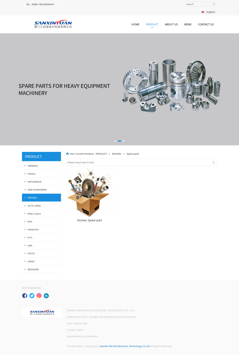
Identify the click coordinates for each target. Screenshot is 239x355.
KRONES (32, 197)
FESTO (31, 253)
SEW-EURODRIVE (37, 189)
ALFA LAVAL (34, 205)
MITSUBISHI (34, 181)
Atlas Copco (34, 213)
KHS (30, 221)
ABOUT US (171, 24)
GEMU (31, 261)
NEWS (188, 24)
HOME (135, 24)
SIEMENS (33, 165)
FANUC (32, 173)
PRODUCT (152, 24)
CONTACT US (206, 24)
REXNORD (33, 269)
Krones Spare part (89, 220)
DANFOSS (33, 229)
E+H (30, 237)
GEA (30, 245)
